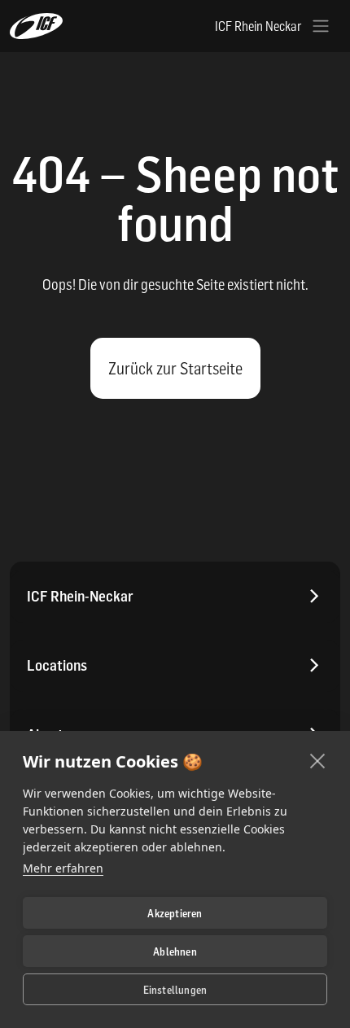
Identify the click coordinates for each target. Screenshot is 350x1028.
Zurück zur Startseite (175, 368)
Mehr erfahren (63, 868)
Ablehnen (175, 951)
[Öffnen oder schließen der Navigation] (320, 26)
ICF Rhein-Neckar (80, 596)
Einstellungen (175, 989)
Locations (57, 665)
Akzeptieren (174, 913)
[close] (317, 760)
